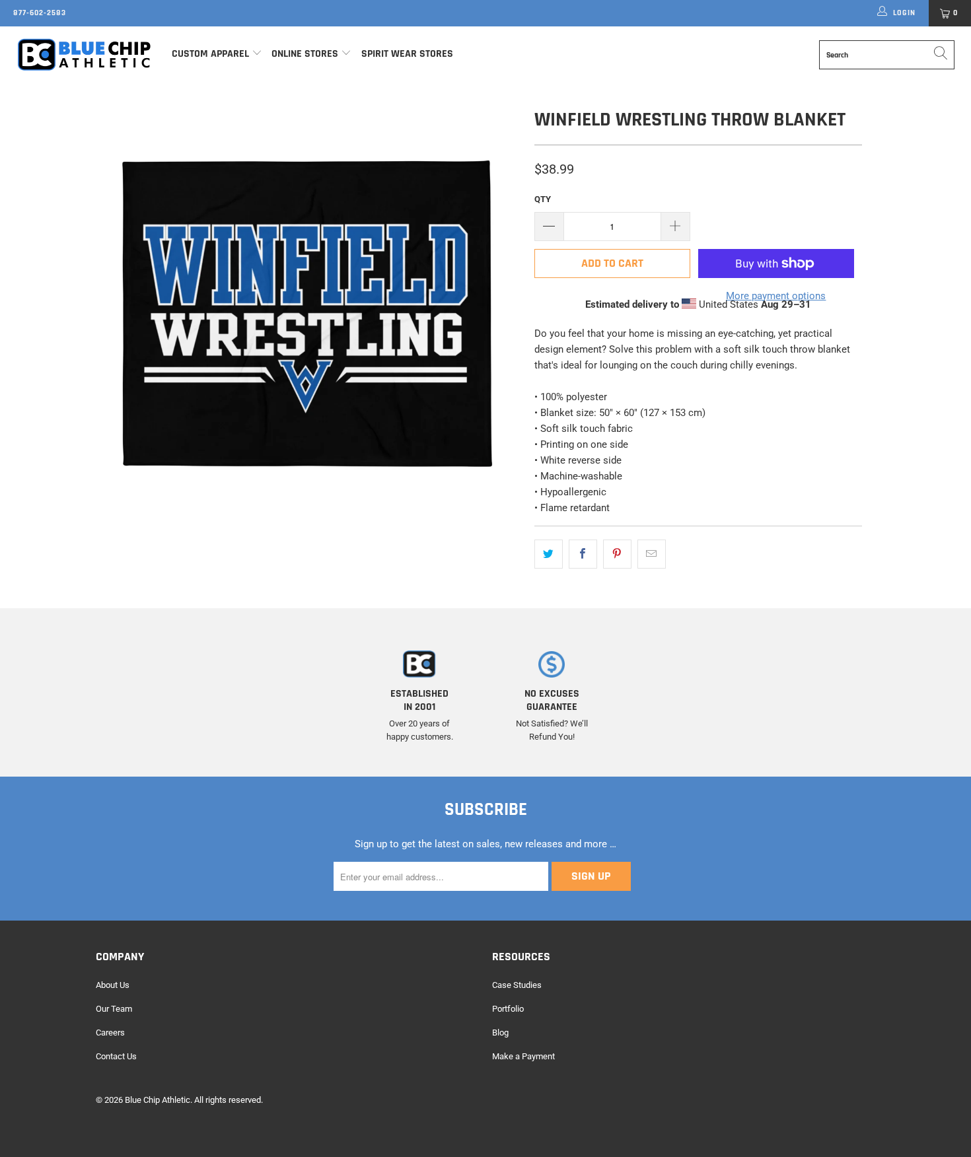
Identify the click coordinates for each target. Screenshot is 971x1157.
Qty (542, 199)
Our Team (114, 1009)
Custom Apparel (210, 54)
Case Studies (517, 985)
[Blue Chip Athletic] (84, 54)
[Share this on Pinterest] (617, 554)
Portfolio (508, 1009)
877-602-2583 (39, 13)
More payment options (776, 296)
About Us (112, 985)
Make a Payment (523, 1056)
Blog (500, 1032)
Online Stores (306, 54)
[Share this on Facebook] (583, 554)
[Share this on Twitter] (548, 554)
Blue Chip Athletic (157, 1100)
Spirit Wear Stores (407, 54)
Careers (110, 1032)
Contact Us (116, 1056)
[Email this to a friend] (651, 554)
